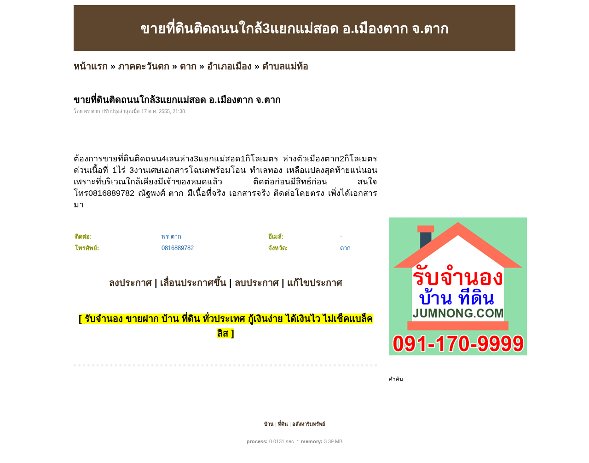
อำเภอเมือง (229, 66)
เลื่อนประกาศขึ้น (193, 283)
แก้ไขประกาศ (314, 283)
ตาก (188, 66)
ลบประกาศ (257, 283)
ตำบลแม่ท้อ (285, 66)
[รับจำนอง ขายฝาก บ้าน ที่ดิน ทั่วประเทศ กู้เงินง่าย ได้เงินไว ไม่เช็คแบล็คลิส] (458, 353)
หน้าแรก (91, 66)
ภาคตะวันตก (143, 66)
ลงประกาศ (130, 283)
